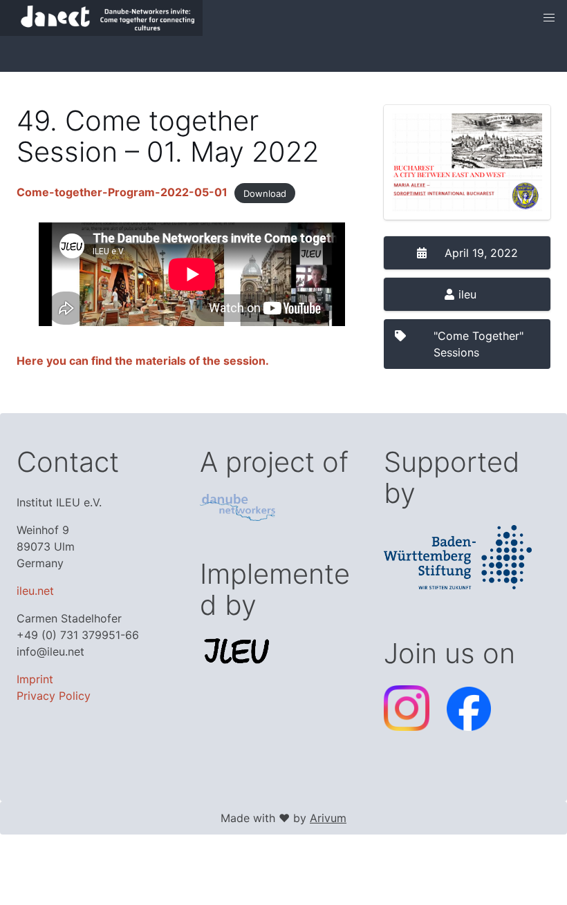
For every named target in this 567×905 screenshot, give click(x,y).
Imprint (35, 679)
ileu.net (35, 591)
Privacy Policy (54, 696)
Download (264, 192)
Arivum (328, 818)
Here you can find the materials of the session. (143, 361)
